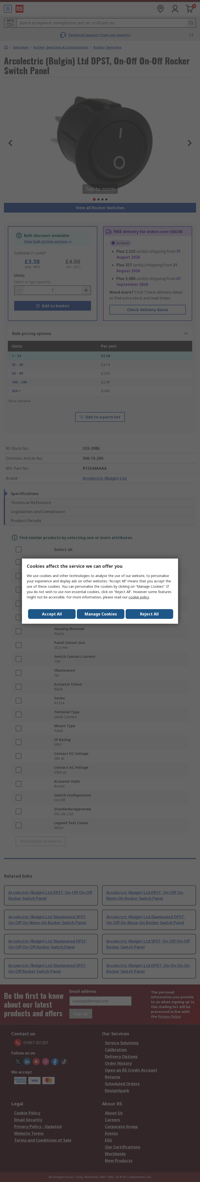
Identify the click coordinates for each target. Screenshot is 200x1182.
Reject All (149, 614)
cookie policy (139, 597)
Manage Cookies (101, 614)
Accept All (52, 614)
